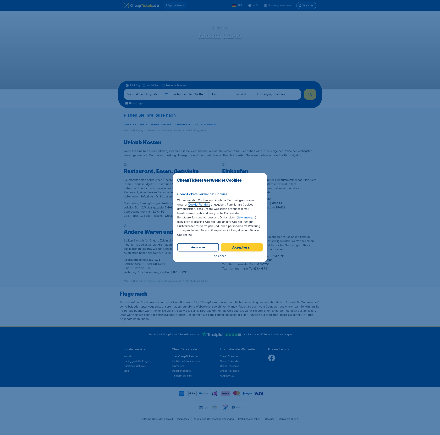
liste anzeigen (246, 217)
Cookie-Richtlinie (199, 204)
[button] (220, 256)
